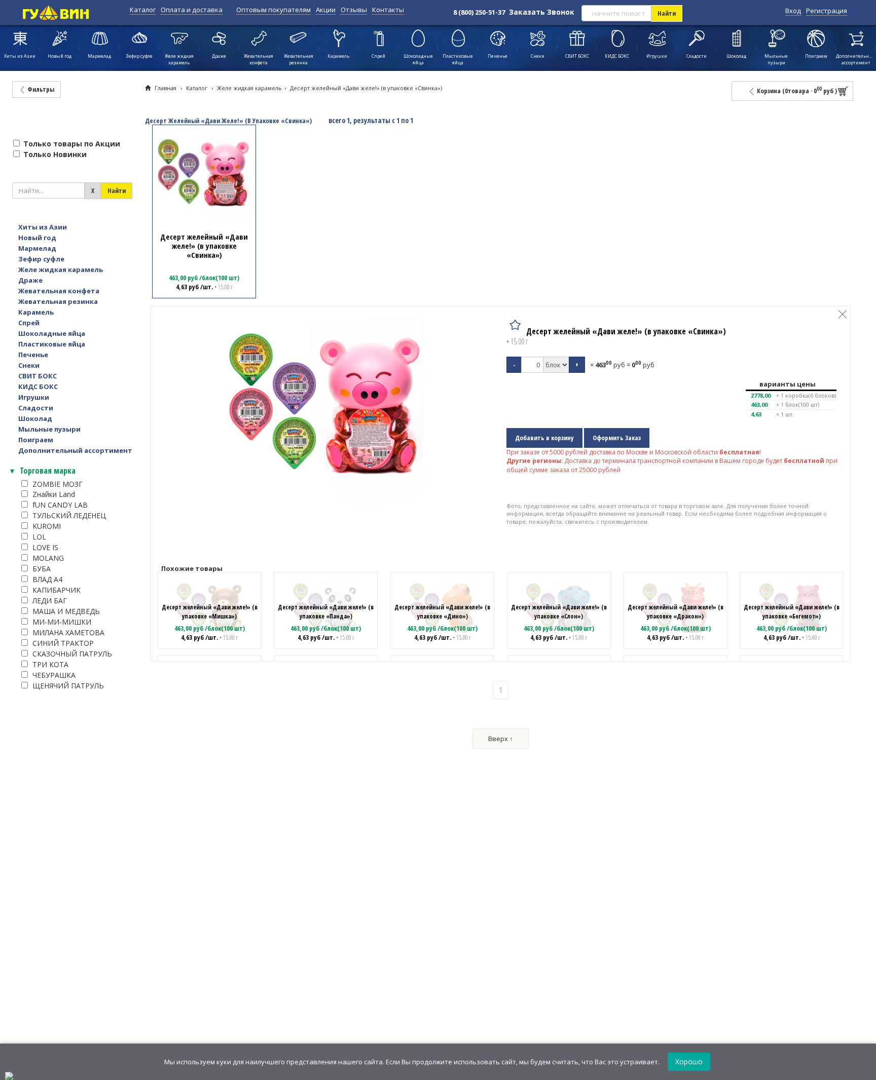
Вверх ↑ (500, 738)
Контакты (388, 9)
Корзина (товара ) (796, 90)
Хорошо (689, 1061)
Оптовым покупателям (273, 9)
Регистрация (826, 10)
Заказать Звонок (541, 12)
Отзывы (354, 9)
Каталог (143, 9)
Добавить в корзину (544, 437)
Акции (326, 9)
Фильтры (40, 89)
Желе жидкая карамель (249, 88)
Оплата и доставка (192, 9)
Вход (793, 10)
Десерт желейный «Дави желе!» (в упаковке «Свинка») (366, 88)
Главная (165, 88)
